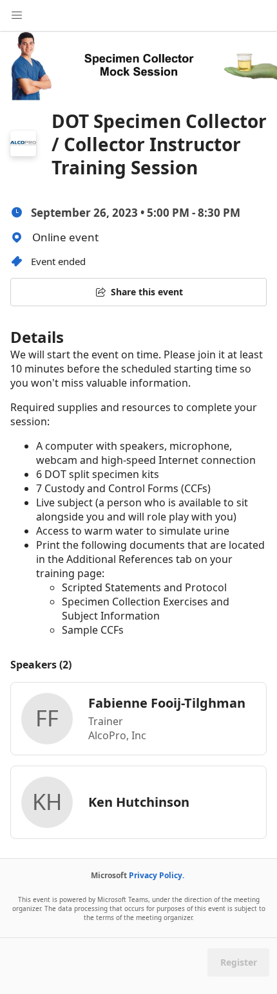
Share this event (147, 292)
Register (238, 962)
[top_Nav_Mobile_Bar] (16, 15)
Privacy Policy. (156, 875)
